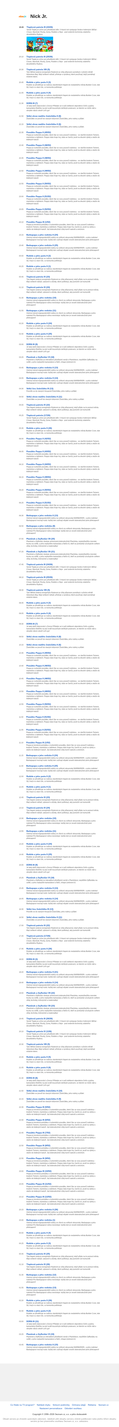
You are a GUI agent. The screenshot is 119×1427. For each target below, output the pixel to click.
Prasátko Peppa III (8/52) (38, 1145)
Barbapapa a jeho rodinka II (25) (42, 245)
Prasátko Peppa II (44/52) (38, 464)
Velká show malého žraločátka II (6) (43, 124)
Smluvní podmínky (61, 1405)
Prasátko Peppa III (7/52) (38, 1132)
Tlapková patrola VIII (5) (38, 69)
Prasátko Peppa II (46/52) (38, 145)
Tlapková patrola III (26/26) (39, 1018)
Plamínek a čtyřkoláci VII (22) (40, 993)
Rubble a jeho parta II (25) (39, 334)
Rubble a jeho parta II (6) (38, 1067)
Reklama (92, 1405)
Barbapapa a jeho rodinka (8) (40, 526)
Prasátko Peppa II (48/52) (38, 158)
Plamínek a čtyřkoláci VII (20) (40, 539)
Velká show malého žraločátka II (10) (44, 1091)
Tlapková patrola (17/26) (38, 415)
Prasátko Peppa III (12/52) (39, 1197)
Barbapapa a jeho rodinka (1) (40, 1220)
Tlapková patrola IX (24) (38, 287)
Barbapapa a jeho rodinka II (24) (42, 235)
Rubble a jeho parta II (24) (39, 323)
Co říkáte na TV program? (22, 1405)
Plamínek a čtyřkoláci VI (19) (40, 1334)
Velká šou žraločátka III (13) (39, 388)
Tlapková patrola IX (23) (38, 277)
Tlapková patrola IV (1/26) (39, 1031)
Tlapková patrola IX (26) (38, 1264)
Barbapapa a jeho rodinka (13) (41, 1287)
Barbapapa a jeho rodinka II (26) (42, 1209)
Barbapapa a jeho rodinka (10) (41, 298)
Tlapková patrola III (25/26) (39, 56)
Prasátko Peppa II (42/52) (38, 438)
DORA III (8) (32, 1078)
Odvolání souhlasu (73, 1408)
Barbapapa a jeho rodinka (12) (41, 1275)
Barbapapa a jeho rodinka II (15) (42, 1344)
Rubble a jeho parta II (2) (38, 256)
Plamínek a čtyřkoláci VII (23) (40, 1006)
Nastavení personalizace (51, 1408)
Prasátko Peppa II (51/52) (38, 196)
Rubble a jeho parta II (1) (38, 266)
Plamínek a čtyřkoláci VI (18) (40, 357)
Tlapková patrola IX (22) (38, 405)
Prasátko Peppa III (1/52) (38, 222)
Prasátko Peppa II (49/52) (38, 171)
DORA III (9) (32, 344)
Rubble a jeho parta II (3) (38, 82)
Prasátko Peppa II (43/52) (38, 451)
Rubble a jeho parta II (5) (38, 1057)
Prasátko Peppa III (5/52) (38, 1107)
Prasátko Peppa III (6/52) (38, 1120)
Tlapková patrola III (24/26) (40, 27)
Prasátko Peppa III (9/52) (38, 1158)
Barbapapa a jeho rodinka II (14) (42, 378)
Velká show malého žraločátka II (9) (43, 1099)
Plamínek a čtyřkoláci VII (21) (40, 551)
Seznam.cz (103, 1405)
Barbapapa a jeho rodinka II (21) (42, 972)
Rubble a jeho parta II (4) (38, 93)
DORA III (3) (32, 959)
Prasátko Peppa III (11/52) (38, 1184)
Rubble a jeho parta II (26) (39, 428)
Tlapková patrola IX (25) (38, 1254)
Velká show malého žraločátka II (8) (43, 116)
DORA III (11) (32, 1321)
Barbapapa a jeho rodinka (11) (41, 310)
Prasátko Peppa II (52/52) (38, 209)
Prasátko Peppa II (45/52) (38, 132)
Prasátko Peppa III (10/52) (39, 1171)
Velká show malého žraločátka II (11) (44, 397)
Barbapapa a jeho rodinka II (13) (42, 367)
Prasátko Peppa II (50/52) (38, 183)
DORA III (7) (32, 103)
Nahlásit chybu (43, 1405)
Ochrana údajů (79, 1405)
